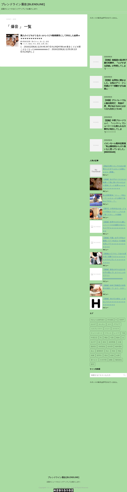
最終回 (93, 346)
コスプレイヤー (96, 329)
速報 (47, 41)
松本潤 (110, 346)
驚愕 (92, 364)
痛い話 (42, 41)
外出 (34, 44)
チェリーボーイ (96, 333)
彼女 (104, 342)
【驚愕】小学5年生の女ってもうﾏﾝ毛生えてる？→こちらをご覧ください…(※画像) (114, 211)
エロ (109, 324)
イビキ (25, 44)
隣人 (47, 44)
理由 (119, 351)
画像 (92, 355)
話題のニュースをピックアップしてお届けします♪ (63, 482)
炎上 (92, 351)
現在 (113, 351)
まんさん (101, 324)
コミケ (107, 329)
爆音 (38, 44)
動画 (30, 44)
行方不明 (103, 360)
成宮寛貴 (112, 342)
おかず (93, 324)
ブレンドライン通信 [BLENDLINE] (23, 4)
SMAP (121, 320)
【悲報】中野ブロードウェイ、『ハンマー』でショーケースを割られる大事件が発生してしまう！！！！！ (115, 126)
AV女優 (110, 320)
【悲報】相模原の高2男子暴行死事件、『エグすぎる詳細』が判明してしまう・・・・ (115, 64)
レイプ (116, 333)
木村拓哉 (101, 346)
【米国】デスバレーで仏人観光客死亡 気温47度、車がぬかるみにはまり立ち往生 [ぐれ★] (115, 104)
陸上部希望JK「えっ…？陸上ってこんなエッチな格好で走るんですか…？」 (114, 198)
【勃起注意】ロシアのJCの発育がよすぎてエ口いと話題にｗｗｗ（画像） (114, 169)
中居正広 (94, 338)
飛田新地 (118, 360)
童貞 (106, 355)
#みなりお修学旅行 (98, 320)
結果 (42, 44)
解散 (110, 360)
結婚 (112, 355)
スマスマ (115, 329)
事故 (106, 338)
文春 (119, 342)
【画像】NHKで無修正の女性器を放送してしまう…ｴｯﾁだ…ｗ (114, 288)
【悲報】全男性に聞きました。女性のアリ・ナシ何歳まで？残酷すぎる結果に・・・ (115, 84)
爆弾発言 (100, 351)
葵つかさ (94, 360)
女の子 (93, 342)
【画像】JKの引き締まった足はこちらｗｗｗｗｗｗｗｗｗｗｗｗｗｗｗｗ (114, 302)
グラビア (117, 324)
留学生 (99, 355)
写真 (112, 338)
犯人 (107, 351)
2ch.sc (36, 41)
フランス (108, 333)
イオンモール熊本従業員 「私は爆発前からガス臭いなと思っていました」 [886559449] (115, 147)
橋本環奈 (118, 346)
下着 (123, 333)
